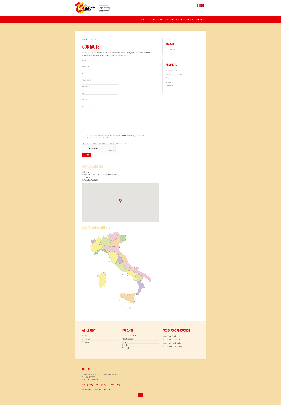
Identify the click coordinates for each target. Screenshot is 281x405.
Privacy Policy (128, 136)
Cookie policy (100, 384)
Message (86, 106)
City (84, 93)
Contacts (200, 20)
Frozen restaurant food (172, 346)
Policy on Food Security (91, 389)
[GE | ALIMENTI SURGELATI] (85, 9)
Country (85, 100)
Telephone (86, 80)
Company (86, 87)
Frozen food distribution (172, 343)
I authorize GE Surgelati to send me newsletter (107, 143)
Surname (86, 67)
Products (164, 20)
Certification (108, 389)
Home (143, 20)
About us (152, 20)
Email (84, 73)
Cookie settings (114, 384)
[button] (120, 201)
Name (84, 60)
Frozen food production (182, 20)
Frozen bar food (169, 336)
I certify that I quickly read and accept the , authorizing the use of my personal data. (116, 137)
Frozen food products (171, 339)
